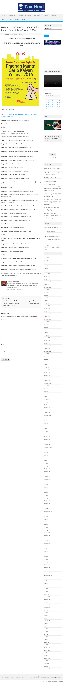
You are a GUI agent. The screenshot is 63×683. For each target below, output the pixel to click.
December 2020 (47, 439)
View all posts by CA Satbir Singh (15, 289)
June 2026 (46, 263)
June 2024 (46, 327)
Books (46, 15)
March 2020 (46, 463)
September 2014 (48, 620)
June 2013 (46, 626)
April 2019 (46, 492)
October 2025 (47, 284)
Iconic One (44, 681)
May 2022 (46, 393)
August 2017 (46, 546)
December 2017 (47, 535)
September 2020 (48, 447)
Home (3, 15)
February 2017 (47, 562)
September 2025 (48, 287)
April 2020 (46, 460)
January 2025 (47, 308)
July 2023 (46, 356)
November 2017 (47, 538)
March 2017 (46, 559)
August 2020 (46, 450)
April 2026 (46, 268)
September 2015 (48, 607)
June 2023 (46, 359)
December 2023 (47, 343)
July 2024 (46, 324)
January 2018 (47, 532)
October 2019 (47, 476)
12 (50, 102)
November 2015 (47, 602)
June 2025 (46, 295)
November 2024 (47, 313)
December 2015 (47, 599)
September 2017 (48, 543)
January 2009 (47, 647)
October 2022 (47, 380)
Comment (4, 319)
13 (52, 102)
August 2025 (46, 289)
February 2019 (47, 498)
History (10, 19)
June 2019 (46, 487)
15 (57, 102)
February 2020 (47, 466)
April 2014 (46, 623)
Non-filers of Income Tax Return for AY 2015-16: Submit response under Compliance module (11, 303)
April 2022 (46, 396)
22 (57, 104)
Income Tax (37, 15)
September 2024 (48, 319)
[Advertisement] (52, 56)
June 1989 (46, 666)
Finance (54, 15)
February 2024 (47, 337)
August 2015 (46, 610)
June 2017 (46, 551)
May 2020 (46, 458)
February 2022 (47, 401)
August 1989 (46, 663)
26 (50, 106)
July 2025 (46, 292)
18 (48, 104)
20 (52, 104)
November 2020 (47, 441)
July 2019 (46, 484)
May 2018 (46, 522)
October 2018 (47, 508)
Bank (3, 19)
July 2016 (46, 580)
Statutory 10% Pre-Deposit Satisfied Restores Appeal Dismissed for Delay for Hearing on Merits (52, 188)
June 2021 (46, 423)
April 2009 (46, 644)
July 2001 (46, 652)
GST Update (12, 15)
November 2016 (47, 570)
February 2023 (47, 369)
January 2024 (47, 340)
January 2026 (47, 276)
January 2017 (47, 564)
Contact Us (50, 229)
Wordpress (60, 681)
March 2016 (46, 591)
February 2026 (47, 273)
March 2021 (46, 431)
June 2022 (46, 391)
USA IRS (23, 19)
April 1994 (46, 660)
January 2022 (47, 404)
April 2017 (46, 556)
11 (48, 102)
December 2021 (47, 407)
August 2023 (46, 353)
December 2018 (47, 503)
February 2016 (47, 594)
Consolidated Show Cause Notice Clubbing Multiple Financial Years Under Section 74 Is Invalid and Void (52, 209)
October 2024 (47, 316)
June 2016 (46, 583)
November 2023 (47, 345)
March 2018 (46, 527)
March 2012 (46, 631)
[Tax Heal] (31, 11)
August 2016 (46, 578)
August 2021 (46, 417)
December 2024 (47, 311)
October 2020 (47, 444)
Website (3, 351)
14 (54, 102)
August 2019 (46, 482)
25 (48, 106)
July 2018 (46, 516)
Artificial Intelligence (25, 15)
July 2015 (46, 612)
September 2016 (48, 575)
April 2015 (46, 618)
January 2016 (47, 596)
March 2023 (46, 367)
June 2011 (46, 636)
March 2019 (46, 495)
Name (2, 338)
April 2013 (46, 628)
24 (46, 106)
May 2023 (46, 361)
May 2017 (46, 554)
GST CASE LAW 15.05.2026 (50, 184)
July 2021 (46, 420)
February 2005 (47, 650)
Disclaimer (49, 233)
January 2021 (47, 436)
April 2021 (46, 428)
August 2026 (46, 257)
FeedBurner (56, 157)
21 (54, 104)
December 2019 (47, 471)
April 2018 (46, 524)
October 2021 (47, 412)
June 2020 (46, 455)
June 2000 (46, 655)
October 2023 (47, 348)
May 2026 (46, 265)
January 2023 (47, 372)
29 (57, 106)
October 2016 (47, 572)
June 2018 (46, 519)
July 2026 (46, 260)
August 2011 (46, 634)
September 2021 (48, 415)
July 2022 (46, 388)
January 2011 (47, 642)
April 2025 (46, 300)
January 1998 (47, 658)
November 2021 (47, 409)
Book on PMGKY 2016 (31, 273)
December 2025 (47, 279)
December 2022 (47, 375)
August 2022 (46, 385)
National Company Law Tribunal (51, 245)
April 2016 (46, 588)
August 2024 (46, 321)
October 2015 (47, 604)
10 (46, 102)
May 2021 (46, 425)
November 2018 (47, 506)
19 (50, 104)
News (16, 19)
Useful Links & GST (51, 231)
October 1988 (47, 668)
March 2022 (46, 399)
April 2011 (46, 639)
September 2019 (48, 479)
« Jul (46, 111)
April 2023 (46, 364)
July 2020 (46, 452)
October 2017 (47, 540)
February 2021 (47, 433)
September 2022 (48, 383)
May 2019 (46, 489)
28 (54, 106)
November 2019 (47, 474)
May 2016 (46, 586)
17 (46, 104)
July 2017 (46, 548)
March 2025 (46, 303)
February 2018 (47, 530)
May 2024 (46, 329)
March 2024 (46, 335)
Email (2, 345)
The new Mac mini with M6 (50, 177)
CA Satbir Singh (7, 34)
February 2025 (47, 305)
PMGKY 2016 (19, 273)
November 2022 (47, 377)
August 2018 (46, 514)
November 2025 (47, 281)
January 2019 (47, 500)
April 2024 (46, 332)
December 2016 (47, 567)
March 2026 (46, 271)
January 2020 (47, 468)
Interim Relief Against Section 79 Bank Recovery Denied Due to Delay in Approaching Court (52, 195)
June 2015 (46, 615)
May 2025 (46, 297)
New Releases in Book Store (53, 236)
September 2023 (48, 351)
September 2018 (48, 511)
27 (52, 106)
